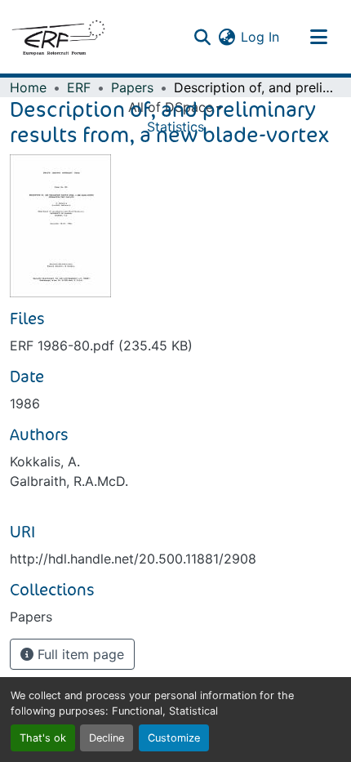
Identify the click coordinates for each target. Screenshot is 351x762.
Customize (174, 738)
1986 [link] (25, 403)
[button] (58, 36)
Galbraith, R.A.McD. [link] (69, 481)
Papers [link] (132, 87)
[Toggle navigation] (318, 36)
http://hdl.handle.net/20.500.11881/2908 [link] (133, 558)
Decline (106, 738)
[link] (175, 345)
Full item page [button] (78, 654)
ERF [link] (79, 87)
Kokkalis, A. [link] (45, 461)
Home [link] (28, 87)
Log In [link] (260, 37)
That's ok (43, 738)
